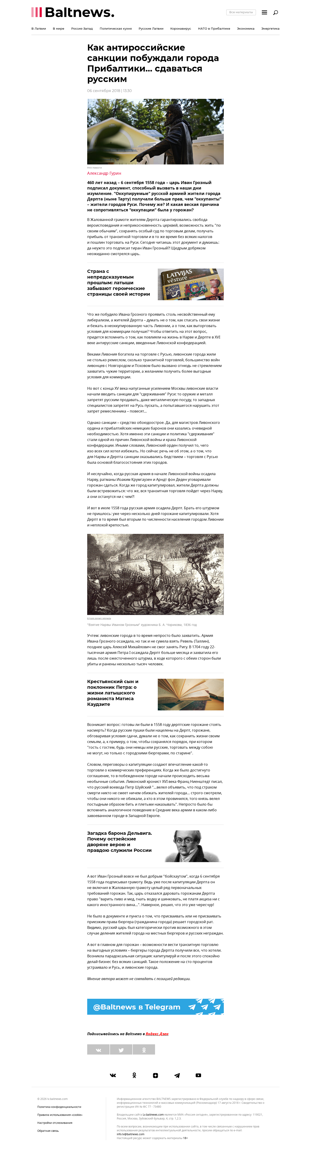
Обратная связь (48, 1131)
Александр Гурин (104, 173)
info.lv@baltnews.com (130, 1134)
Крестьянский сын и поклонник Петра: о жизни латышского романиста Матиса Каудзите (112, 693)
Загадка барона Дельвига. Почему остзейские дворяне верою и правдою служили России (119, 841)
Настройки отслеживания (54, 1123)
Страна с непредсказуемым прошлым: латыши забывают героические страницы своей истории (118, 283)
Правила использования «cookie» (59, 1115)
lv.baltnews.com (153, 1115)
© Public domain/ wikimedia (99, 618)
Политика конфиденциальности (59, 1107)
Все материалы (241, 12)
